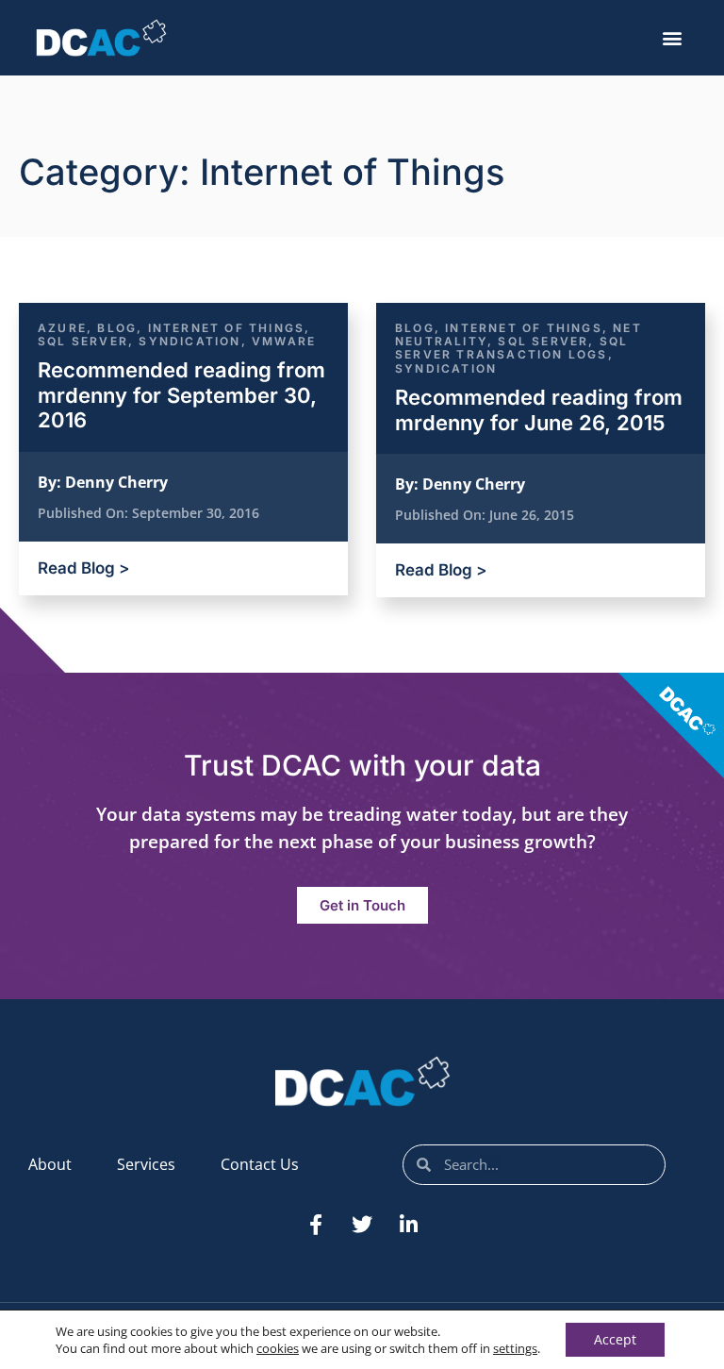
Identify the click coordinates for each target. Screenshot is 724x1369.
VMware (284, 341)
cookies (277, 1348)
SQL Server (83, 341)
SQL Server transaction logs (511, 347)
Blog (117, 328)
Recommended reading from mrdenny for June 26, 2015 (539, 409)
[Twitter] (362, 1224)
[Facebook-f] (316, 1224)
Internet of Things (226, 328)
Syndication (189, 341)
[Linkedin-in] (408, 1224)
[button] (672, 38)
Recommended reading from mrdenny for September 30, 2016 (181, 395)
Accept (615, 1339)
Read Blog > (83, 568)
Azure (62, 328)
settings (515, 1348)
